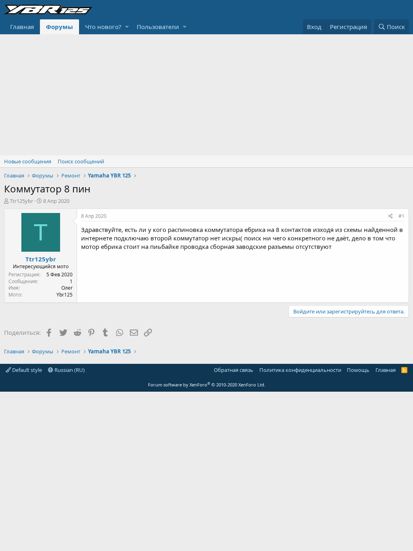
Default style (26, 370)
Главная (22, 27)
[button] (127, 26)
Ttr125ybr (21, 201)
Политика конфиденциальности (300, 370)
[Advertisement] (206, 94)
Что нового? (103, 27)
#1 (401, 216)
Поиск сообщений (81, 161)
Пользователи (158, 27)
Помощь (358, 370)
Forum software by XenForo (206, 385)
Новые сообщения (27, 161)
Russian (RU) (69, 370)
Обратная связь (233, 370)
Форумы (59, 27)
